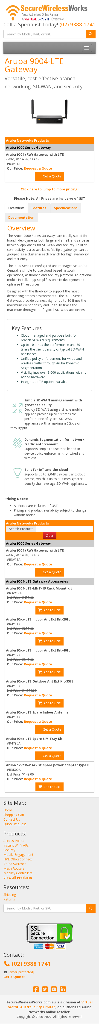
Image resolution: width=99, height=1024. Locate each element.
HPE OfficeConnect (17, 859)
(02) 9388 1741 (78, 24)
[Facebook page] (36, 990)
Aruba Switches (14, 864)
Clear (49, 535)
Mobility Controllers (17, 873)
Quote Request (14, 824)
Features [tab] (39, 208)
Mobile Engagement (18, 854)
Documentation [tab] (21, 217)
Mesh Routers (13, 868)
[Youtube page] (54, 990)
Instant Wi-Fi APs (16, 845)
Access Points (13, 840)
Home (8, 810)
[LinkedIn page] (63, 990)
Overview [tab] (16, 208)
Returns (9, 899)
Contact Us (11, 819)
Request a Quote (38, 168)
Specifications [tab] (66, 208)
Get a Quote (51, 176)
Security (9, 850)
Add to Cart (52, 610)
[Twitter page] (45, 990)
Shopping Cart (13, 815)
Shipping (9, 894)
